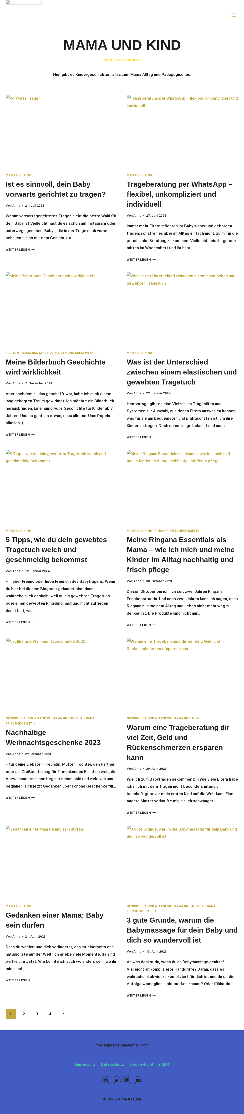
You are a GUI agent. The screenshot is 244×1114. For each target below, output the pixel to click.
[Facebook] (106, 1080)
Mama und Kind (18, 175)
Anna (16, 205)
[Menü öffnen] (234, 18)
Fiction (12, 353)
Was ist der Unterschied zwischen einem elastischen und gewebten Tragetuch (182, 372)
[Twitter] (117, 1080)
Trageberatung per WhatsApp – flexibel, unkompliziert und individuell (180, 194)
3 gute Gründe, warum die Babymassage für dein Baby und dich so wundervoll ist (182, 930)
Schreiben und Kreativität (72, 353)
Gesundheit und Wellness (28, 718)
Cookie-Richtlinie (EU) (149, 1064)
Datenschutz (112, 1064)
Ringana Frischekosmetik (177, 530)
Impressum (85, 1064)
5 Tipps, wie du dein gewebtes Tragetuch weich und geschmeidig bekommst (56, 550)
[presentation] (61, 132)
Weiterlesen (20, 249)
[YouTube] (138, 1080)
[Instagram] (127, 1080)
